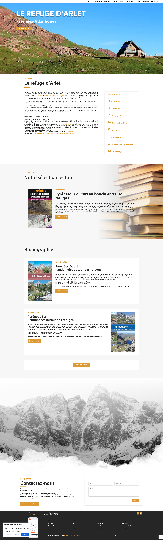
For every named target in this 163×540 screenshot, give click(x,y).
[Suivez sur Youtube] (141, 513)
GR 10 (40, 95)
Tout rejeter (16, 534)
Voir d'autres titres (81, 365)
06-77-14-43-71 (116, 130)
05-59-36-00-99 (116, 137)
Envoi (135, 500)
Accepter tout (25, 534)
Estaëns (68, 124)
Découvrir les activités (30, 504)
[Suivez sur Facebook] (138, 513)
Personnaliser (8, 534)
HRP (71, 132)
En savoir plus (24, 28)
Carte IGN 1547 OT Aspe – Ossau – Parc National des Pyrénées (54, 133)
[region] (17, 530)
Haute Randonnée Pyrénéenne (54, 95)
